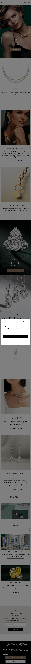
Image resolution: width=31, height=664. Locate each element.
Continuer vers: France (15, 342)
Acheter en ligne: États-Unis (15, 336)
